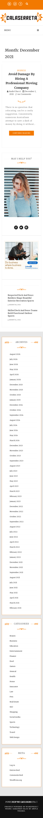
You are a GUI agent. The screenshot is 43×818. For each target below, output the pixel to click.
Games (12, 666)
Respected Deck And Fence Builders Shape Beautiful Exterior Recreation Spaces (21, 298)
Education (14, 646)
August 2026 (15, 354)
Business (21, 70)
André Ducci (15, 91)
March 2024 (14, 440)
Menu (7, 30)
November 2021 (16, 567)
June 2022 (14, 537)
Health (12, 676)
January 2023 (15, 501)
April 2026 (14, 374)
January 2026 (15, 379)
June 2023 (14, 476)
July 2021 (13, 582)
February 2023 (16, 496)
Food (12, 661)
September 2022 (17, 522)
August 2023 (15, 466)
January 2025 (15, 400)
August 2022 (15, 527)
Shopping (14, 712)
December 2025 (16, 385)
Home (12, 681)
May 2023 (14, 481)
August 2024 (15, 420)
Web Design (14, 737)
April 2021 (14, 598)
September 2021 (16, 572)
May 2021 (13, 593)
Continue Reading (21, 133)
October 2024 (15, 410)
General (13, 671)
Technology (14, 727)
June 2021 (13, 588)
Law (11, 692)
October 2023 (15, 456)
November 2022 (16, 511)
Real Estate (14, 702)
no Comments (24, 94)
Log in (12, 765)
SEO (11, 707)
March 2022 (15, 547)
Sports (12, 722)
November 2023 (16, 451)
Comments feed (16, 775)
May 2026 (14, 369)
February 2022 (16, 552)
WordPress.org (16, 780)
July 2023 (13, 471)
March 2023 (14, 491)
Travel (12, 732)
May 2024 (14, 435)
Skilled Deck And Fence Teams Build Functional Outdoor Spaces (22, 313)
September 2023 (16, 461)
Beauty (13, 636)
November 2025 (16, 390)
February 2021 (15, 608)
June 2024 (14, 430)
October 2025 (15, 395)
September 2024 (16, 415)
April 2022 (14, 542)
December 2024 (16, 405)
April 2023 (14, 486)
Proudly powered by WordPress (21, 807)
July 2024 (13, 425)
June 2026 (14, 364)
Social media (15, 717)
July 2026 (13, 359)
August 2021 (15, 577)
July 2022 (13, 532)
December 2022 (16, 506)
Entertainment (16, 651)
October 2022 (15, 516)
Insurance (14, 686)
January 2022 (15, 557)
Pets (11, 697)
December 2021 (16, 562)
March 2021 (14, 603)
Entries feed (15, 770)
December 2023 (16, 445)
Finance (13, 656)
